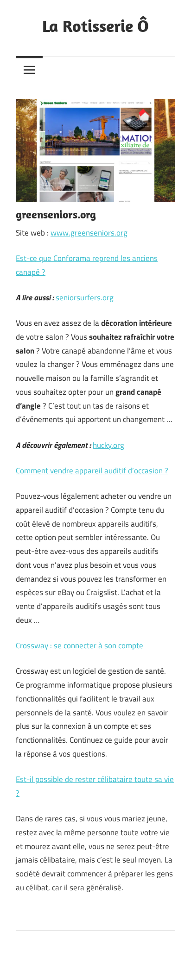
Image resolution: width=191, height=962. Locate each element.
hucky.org (108, 445)
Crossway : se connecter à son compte (79, 645)
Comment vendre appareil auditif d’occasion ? (92, 471)
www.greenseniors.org (89, 233)
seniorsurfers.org (85, 298)
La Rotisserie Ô (95, 25)
